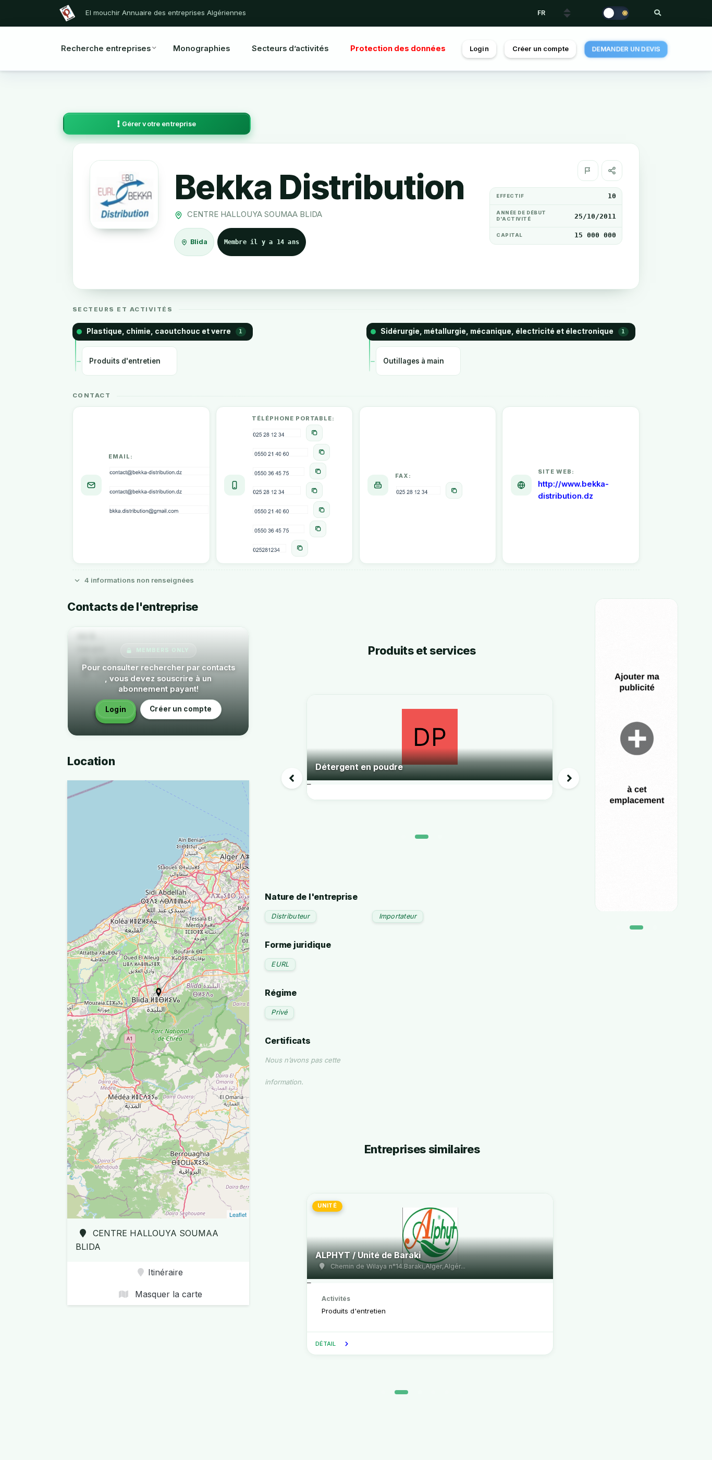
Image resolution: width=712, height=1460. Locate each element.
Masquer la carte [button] (167, 1294)
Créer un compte (540, 49)
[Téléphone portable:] (314, 433)
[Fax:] (454, 490)
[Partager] (611, 170)
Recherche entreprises (106, 48)
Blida (199, 242)
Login (479, 49)
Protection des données (398, 48)
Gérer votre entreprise (158, 124)
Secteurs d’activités (290, 48)
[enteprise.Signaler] (588, 170)
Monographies (201, 48)
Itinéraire (165, 1272)
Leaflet (238, 1214)
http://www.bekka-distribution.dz (573, 490)
